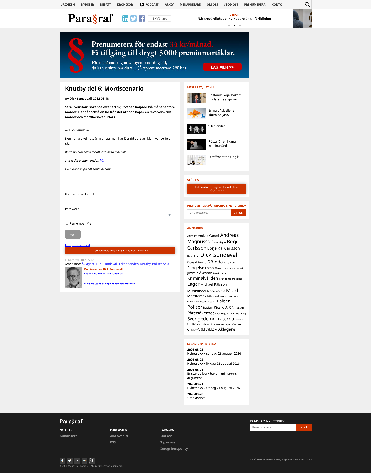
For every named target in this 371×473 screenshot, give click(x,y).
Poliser (157, 264)
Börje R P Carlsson (223, 248)
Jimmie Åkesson (199, 272)
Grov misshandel (225, 268)
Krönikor (125, 4)
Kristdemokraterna (230, 278)
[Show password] (169, 215)
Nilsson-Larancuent (220, 296)
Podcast (152, 4)
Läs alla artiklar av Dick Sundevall (103, 273)
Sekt (166, 264)
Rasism (208, 307)
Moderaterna (216, 291)
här (102, 160)
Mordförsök (196, 296)
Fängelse (195, 267)
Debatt (105, 4)
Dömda (215, 262)
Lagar (193, 284)
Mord (232, 290)
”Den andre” (217, 126)
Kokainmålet (219, 273)
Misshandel (196, 291)
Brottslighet (220, 242)
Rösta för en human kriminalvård (223, 143)
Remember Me (80, 223)
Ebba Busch (230, 262)
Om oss (212, 4)
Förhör (209, 268)
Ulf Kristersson (198, 324)
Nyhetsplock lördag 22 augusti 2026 (213, 363)
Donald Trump (196, 262)
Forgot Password (77, 245)
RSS (113, 442)
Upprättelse (217, 324)
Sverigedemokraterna (210, 319)
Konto (277, 4)
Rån (233, 313)
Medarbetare (190, 4)
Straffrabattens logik (223, 157)
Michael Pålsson (213, 284)
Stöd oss (231, 4)
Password (72, 209)
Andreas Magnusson (213, 238)
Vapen (227, 324)
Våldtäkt (211, 329)
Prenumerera (254, 4)
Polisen (224, 301)
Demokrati (193, 256)
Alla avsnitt (119, 436)
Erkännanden (129, 264)
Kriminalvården (202, 278)
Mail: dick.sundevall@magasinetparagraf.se (109, 283)
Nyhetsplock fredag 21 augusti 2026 (213, 388)
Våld (201, 329)
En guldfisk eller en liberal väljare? (222, 112)
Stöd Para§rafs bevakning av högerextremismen (120, 250)
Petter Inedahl (208, 301)
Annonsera (68, 436)
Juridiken (67, 4)
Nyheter (87, 4)
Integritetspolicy (174, 448)
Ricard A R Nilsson (229, 307)
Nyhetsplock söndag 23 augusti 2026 (214, 353)
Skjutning (241, 313)
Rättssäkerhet (200, 313)
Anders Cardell (209, 236)
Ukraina (239, 319)
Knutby (145, 264)
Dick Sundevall (106, 264)
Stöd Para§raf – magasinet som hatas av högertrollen (217, 188)
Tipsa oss (167, 442)
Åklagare (88, 264)
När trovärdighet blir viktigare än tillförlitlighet (234, 18)
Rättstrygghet (222, 313)
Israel (240, 268)
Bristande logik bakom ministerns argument (225, 97)
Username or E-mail (79, 194)
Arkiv (169, 4)
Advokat (192, 236)
